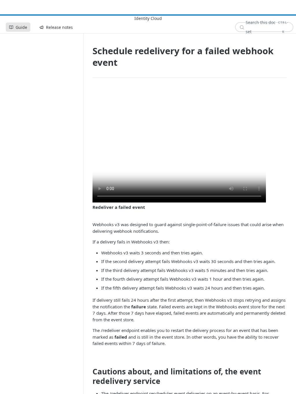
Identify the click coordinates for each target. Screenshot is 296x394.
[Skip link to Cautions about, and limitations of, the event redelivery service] (88, 376)
